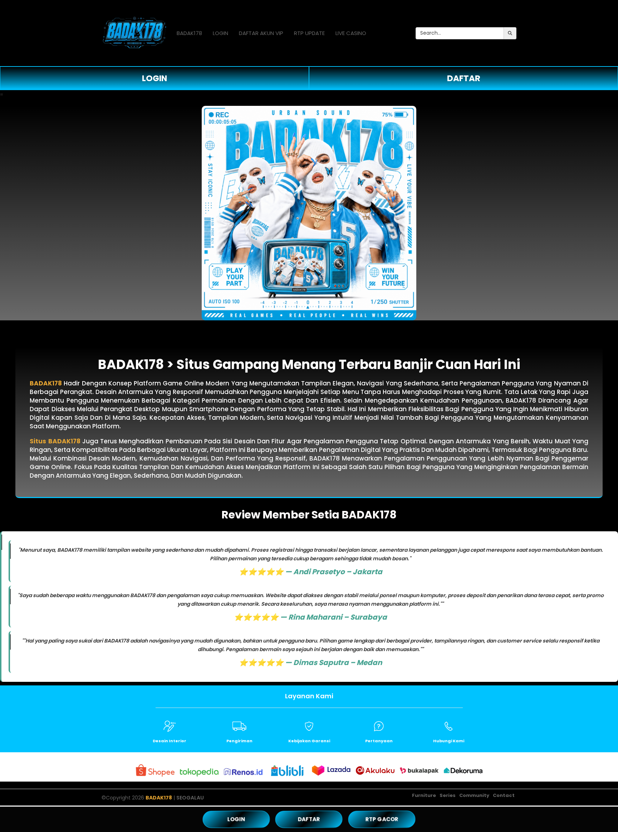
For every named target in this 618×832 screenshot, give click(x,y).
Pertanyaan (379, 741)
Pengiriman (239, 741)
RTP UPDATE (309, 33)
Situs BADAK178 (55, 441)
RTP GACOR (382, 819)
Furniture (424, 795)
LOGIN (220, 33)
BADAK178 (189, 33)
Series (448, 795)
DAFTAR (463, 78)
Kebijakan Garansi (309, 741)
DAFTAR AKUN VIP (261, 33)
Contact (504, 795)
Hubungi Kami (448, 741)
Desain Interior (169, 741)
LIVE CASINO (350, 33)
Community (474, 795)
